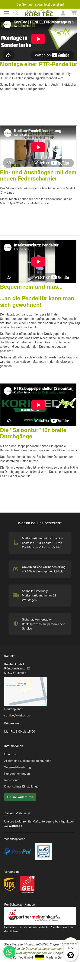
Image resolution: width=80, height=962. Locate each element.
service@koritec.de (17, 715)
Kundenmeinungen (17, 773)
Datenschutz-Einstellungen (22, 786)
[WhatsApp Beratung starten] (9, 952)
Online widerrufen (20, 797)
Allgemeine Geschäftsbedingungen (27, 760)
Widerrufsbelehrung (17, 767)
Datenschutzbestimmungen (44, 948)
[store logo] (40, 13)
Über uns (10, 754)
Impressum (11, 780)
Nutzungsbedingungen (31, 953)
